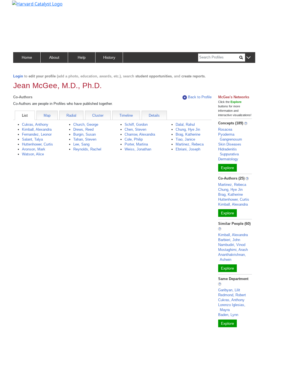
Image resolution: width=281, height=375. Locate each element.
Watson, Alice (33, 154)
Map (47, 115)
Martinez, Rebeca (190, 144)
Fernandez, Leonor (37, 134)
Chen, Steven (135, 129)
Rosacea (225, 129)
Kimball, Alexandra (37, 129)
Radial (71, 115)
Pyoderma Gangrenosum (230, 136)
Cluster (97, 115)
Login (18, 76)
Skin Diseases (229, 144)
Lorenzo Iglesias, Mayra (231, 307)
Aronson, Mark (33, 149)
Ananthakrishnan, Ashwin (232, 257)
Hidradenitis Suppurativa (228, 151)
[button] (248, 58)
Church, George (85, 124)
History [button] (109, 57)
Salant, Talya (32, 139)
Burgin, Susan (84, 134)
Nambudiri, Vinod (231, 245)
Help (82, 57)
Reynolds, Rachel (87, 149)
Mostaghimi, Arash (233, 250)
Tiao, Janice (185, 139)
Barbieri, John (229, 240)
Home (27, 57)
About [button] (54, 57)
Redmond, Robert (232, 295)
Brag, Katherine (188, 134)
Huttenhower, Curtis (37, 144)
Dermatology (228, 159)
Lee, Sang (81, 144)
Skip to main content (23, 6)
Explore (227, 168)
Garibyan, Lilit (229, 290)
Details (154, 115)
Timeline (126, 115)
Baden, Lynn (228, 315)
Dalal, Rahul (185, 124)
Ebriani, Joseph (188, 149)
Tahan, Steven (84, 139)
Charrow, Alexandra (140, 134)
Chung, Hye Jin (188, 129)
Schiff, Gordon (136, 124)
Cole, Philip (134, 139)
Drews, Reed (83, 129)
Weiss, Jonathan (138, 149)
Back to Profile (200, 97)
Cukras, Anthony (35, 124)
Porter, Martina (136, 144)
